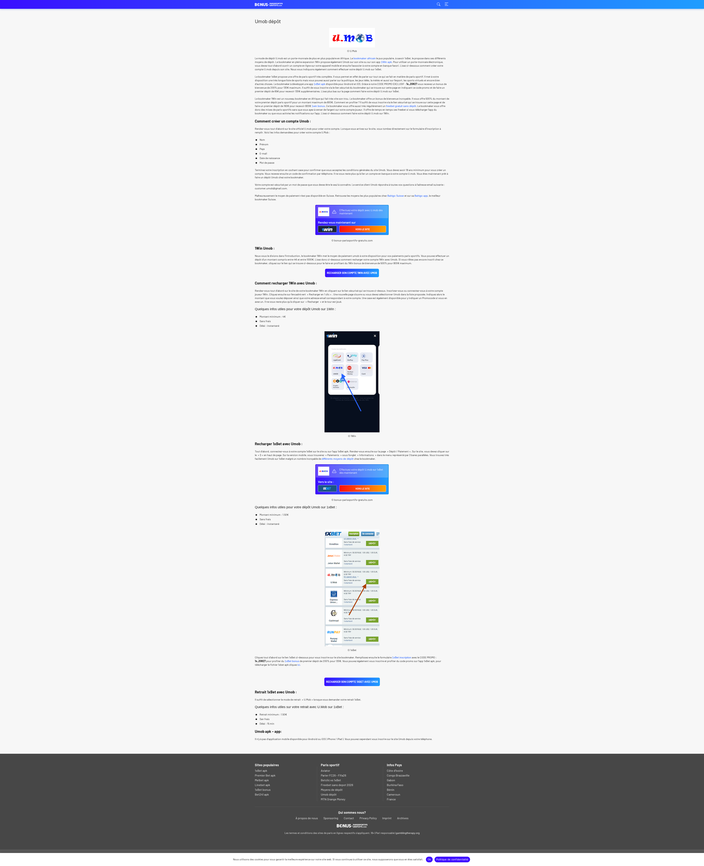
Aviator (325, 770)
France (391, 799)
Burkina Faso (395, 785)
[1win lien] (352, 233)
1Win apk (386, 62)
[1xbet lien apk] (352, 492)
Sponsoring (330, 818)
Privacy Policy (368, 818)
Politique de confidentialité (452, 859)
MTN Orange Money (333, 799)
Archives (402, 818)
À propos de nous (307, 818)
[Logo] (352, 825)
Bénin (390, 789)
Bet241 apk (262, 794)
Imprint (387, 818)
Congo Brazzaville (398, 775)
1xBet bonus (292, 661)
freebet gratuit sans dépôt (401, 106)
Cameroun (393, 794)
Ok (429, 859)
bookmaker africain (364, 58)
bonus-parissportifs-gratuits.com (273, 4)
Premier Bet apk (265, 775)
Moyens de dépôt (332, 789)
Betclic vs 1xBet (331, 780)
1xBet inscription (401, 657)
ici (299, 664)
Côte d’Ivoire (395, 770)
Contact (349, 818)
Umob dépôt (329, 794)
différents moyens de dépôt (338, 458)
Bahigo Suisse (395, 195)
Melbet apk (262, 780)
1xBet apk (319, 84)
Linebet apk (262, 785)
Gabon (391, 780)
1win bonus (318, 106)
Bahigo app (421, 195)
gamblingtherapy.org (408, 833)
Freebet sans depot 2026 (337, 785)
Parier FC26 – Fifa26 (333, 775)
